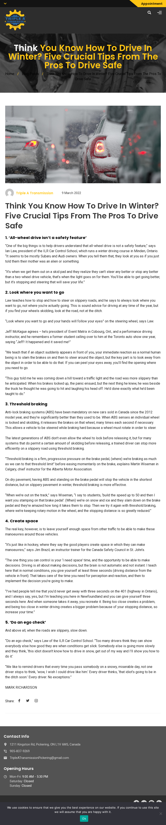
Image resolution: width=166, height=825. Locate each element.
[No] (160, 813)
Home (9, 74)
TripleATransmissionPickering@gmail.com (39, 758)
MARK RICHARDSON (21, 687)
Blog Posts (30, 74)
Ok (84, 818)
